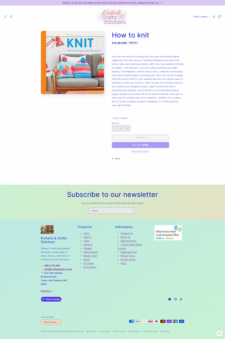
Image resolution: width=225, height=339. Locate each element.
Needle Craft (90, 255)
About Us (125, 237)
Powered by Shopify (76, 331)
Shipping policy (134, 331)
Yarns (86, 233)
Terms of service (119, 331)
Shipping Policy (129, 252)
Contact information (150, 331)
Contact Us (127, 233)
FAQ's (123, 263)
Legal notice (165, 331)
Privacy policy (104, 331)
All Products (89, 267)
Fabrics (87, 237)
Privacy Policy (128, 259)
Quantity (115, 123)
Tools (86, 241)
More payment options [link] (140, 151)
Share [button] (117, 158)
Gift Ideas (88, 263)
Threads (87, 248)
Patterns (87, 244)
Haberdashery (90, 252)
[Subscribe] (133, 211)
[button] (5, 17)
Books (86, 259)
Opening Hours (128, 241)
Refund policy (92, 331)
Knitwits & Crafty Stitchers (58, 331)
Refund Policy (128, 255)
